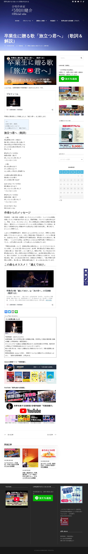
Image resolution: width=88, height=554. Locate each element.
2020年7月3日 (26, 470)
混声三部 (46, 45)
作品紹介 (53, 21)
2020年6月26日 (45, 461)
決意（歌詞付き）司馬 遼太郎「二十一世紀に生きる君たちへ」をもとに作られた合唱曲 (30, 475)
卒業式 (29, 45)
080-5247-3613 (64, 540)
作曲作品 (21, 45)
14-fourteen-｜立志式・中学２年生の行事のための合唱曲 (11, 464)
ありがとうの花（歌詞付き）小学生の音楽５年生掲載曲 (48, 465)
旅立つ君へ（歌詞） (12, 124)
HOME (17, 21)
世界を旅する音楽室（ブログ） (70, 21)
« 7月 (60, 200)
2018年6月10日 (10, 45)
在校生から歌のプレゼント (37, 45)
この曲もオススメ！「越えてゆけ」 (16, 128)
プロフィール (27, 21)
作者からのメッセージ (12, 126)
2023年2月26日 (8, 460)
